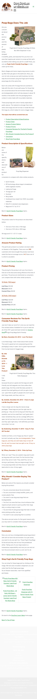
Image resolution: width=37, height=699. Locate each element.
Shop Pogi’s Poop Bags (13, 139)
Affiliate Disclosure (19, 660)
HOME (18, 653)
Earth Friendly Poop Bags (15, 211)
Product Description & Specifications (17, 119)
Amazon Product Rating (13, 124)
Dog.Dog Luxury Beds (18, 615)
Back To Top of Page (8, 620)
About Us (18, 655)
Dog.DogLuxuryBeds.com (22, 7)
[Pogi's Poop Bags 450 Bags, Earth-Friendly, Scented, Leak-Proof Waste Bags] (10, 582)
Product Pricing (11, 126)
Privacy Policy (18, 658)
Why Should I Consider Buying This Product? (20, 134)
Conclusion (9, 136)
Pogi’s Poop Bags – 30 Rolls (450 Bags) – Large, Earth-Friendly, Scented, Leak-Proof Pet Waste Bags (10, 595)
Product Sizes (10, 121)
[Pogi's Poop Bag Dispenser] (27, 583)
